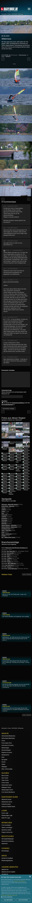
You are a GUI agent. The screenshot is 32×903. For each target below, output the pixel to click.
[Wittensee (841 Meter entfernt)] (26, 475)
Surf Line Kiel (10, 553)
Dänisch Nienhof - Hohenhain (9, 525)
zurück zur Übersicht (27, 574)
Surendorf (4, 521)
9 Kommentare (22, 55)
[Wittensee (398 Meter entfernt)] (12, 451)
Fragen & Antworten (7, 832)
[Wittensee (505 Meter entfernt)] (19, 457)
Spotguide (4, 759)
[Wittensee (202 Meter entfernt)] (19, 427)
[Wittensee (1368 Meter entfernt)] (12, 484)
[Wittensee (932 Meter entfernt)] (19, 481)
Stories (4, 762)
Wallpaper (4, 766)
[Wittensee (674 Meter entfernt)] (5, 469)
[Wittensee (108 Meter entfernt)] (12, 427)
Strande (4, 535)
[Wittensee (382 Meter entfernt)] (5, 449)
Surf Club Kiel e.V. (9, 565)
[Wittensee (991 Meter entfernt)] (26, 481)
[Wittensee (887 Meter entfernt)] (26, 478)
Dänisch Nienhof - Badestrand (9, 527)
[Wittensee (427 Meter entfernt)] (26, 449)
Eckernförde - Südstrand (8, 506)
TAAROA (9, 558)
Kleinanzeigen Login (7, 815)
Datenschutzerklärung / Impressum (9, 895)
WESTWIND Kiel (12, 563)
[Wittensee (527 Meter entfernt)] (5, 460)
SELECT (9, 554)
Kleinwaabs (4, 520)
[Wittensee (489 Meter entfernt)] (26, 454)
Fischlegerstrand (6, 528)
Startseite (4, 14)
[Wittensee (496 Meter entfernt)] (12, 457)
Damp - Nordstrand (6, 534)
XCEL (8, 556)
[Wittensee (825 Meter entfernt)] (19, 475)
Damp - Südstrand (6, 530)
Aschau (3, 508)
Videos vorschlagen (7, 827)
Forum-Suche (5, 782)
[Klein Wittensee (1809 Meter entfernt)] (12, 494)
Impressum (5, 843)
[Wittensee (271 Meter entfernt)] (5, 437)
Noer (3, 513)
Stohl (3, 532)
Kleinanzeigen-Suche (7, 790)
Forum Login (5, 813)
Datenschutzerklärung (18, 403)
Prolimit (9, 561)
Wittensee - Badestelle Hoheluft (10, 504)
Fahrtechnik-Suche (7, 785)
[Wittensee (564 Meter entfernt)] (5, 466)
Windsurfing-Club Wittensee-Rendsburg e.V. (16, 548)
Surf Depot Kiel (11, 551)
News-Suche (5, 775)
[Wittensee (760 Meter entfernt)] (26, 472)
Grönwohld (4, 515)
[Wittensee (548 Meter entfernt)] (26, 460)
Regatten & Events (7, 752)
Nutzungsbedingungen (8, 839)
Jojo (9, 55)
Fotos (9, 14)
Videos (3, 764)
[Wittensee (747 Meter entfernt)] (26, 469)
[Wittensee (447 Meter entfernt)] (19, 454)
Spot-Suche (5, 778)
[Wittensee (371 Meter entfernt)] (26, 446)
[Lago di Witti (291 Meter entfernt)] (12, 437)
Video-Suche (5, 780)
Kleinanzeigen (5, 747)
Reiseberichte (5, 755)
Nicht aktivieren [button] (23, 900)
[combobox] (30, 876)
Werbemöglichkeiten (7, 860)
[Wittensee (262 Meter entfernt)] (26, 432)
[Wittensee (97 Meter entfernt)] (5, 427)
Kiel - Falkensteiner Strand (8, 537)
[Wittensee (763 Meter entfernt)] (5, 475)
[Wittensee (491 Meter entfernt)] (5, 457)
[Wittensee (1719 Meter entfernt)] (26, 484)
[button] (16, 897)
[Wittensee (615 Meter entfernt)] (19, 466)
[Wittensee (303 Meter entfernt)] (19, 437)
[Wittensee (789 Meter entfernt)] (12, 475)
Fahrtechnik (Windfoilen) (8, 738)
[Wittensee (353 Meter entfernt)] (26, 440)
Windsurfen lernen (6, 799)
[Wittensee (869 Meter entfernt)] (19, 478)
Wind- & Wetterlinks (7, 769)
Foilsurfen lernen (6, 804)
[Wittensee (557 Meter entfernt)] (26, 463)
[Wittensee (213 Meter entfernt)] (12, 432)
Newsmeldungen (6, 750)
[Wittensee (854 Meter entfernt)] (5, 478)
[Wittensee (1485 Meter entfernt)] (19, 484)
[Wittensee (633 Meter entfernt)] (26, 466)
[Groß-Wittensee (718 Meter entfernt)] (19, 470)
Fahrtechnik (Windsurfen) (8, 736)
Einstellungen (5, 851)
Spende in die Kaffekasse (20, 881)
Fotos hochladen (6, 825)
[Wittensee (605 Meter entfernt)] (12, 466)
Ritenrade (4, 523)
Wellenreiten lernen (7, 802)
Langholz (4, 516)
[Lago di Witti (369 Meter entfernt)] (19, 446)
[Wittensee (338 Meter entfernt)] (26, 435)
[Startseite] (9, 10)
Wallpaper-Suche (6, 787)
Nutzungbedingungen (7, 404)
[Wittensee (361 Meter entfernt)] (12, 443)
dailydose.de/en (6, 872)
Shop (3, 757)
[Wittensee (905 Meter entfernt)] (12, 481)
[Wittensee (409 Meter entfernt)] (19, 451)
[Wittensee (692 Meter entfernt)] (12, 469)
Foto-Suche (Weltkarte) (8, 792)
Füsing (3, 511)
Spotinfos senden (6, 830)
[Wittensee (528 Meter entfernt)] (12, 460)
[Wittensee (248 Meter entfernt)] (19, 432)
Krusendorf (4, 518)
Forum (3, 740)
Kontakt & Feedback (7, 858)
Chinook (9, 567)
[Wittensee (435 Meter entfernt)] (12, 454)
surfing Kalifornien (12, 568)
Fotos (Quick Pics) (7, 743)
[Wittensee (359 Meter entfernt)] (5, 446)
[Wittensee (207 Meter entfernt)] (5, 432)
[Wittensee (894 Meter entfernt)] (5, 481)
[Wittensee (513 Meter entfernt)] (26, 457)
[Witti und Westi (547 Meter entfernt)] (19, 462)
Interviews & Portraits (8, 745)
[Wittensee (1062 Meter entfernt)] (5, 484)
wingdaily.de (5, 874)
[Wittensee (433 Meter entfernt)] (5, 454)
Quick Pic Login (6, 818)
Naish (8, 560)
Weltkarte (8, 56)
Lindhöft (4, 509)
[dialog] (16, 889)
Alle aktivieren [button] (8, 900)
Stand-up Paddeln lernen (8, 806)
